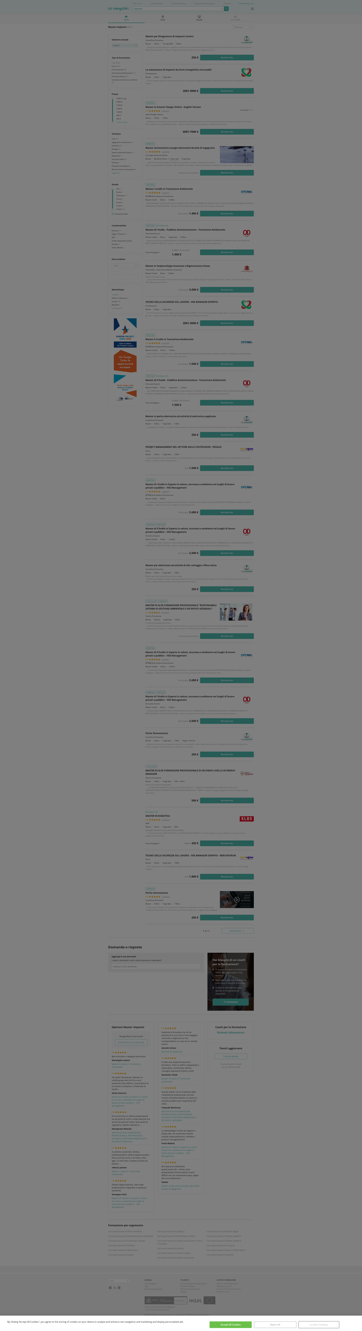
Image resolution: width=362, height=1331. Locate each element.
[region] (181, 1323)
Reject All (275, 1324)
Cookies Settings (319, 1324)
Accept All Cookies (231, 1324)
